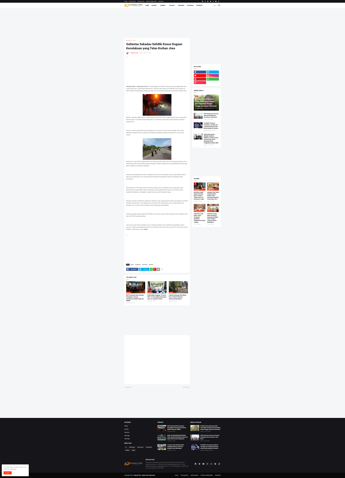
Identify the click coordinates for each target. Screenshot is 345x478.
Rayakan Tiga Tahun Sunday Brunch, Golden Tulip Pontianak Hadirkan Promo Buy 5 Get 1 (213, 196)
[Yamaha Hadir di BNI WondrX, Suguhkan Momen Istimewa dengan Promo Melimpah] (161, 447)
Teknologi (127, 438)
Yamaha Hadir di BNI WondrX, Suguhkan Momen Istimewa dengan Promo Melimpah (175, 446)
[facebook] (202, 1)
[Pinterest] (154, 269)
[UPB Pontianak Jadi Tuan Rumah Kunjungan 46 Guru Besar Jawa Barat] (198, 116)
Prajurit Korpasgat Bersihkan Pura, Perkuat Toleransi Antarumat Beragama (177, 297)
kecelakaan (138, 264)
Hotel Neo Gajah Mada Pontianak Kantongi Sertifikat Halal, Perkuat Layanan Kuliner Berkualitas (212, 218)
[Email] (158, 269)
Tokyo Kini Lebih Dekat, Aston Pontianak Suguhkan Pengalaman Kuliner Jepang (199, 218)
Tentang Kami (132, 1)
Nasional (181, 5)
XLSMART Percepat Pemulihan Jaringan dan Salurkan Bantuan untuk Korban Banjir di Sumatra (211, 125)
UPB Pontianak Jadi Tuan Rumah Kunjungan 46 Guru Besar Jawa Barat (211, 115)
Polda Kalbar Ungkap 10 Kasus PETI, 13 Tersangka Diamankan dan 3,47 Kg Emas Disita (156, 297)
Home (125, 1)
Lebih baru (128, 387)
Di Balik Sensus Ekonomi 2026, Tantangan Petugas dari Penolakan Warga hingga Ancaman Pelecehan (210, 427)
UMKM (127, 450)
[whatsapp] (213, 1)
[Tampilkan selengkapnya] (161, 269)
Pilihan (171, 5)
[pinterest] (207, 1)
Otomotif (199, 5)
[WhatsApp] (151, 269)
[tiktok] (218, 1)
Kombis (162, 5)
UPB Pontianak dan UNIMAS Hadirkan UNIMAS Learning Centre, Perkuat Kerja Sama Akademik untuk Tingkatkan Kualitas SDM (211, 139)
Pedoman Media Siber (151, 1)
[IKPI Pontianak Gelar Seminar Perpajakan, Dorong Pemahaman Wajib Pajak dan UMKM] (161, 428)
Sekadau (151, 264)
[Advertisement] (172, 23)
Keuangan (132, 447)
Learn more (13, 469)
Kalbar (153, 5)
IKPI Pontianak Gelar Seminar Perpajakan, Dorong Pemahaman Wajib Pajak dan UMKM (135, 297)
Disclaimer (161, 1)
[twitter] (210, 1)
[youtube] (216, 1)
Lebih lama (186, 387)
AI (126, 447)
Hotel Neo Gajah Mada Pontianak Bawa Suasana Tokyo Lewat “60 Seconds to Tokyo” (199, 196)
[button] (214, 5)
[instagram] (205, 1)
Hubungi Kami (140, 1)
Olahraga (190, 5)
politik (133, 450)
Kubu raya (140, 447)
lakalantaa (145, 264)
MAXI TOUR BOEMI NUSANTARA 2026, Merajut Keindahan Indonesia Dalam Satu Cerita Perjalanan (177, 437)
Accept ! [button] (7, 473)
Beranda (128, 40)
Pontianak (149, 447)
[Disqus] (157, 360)
